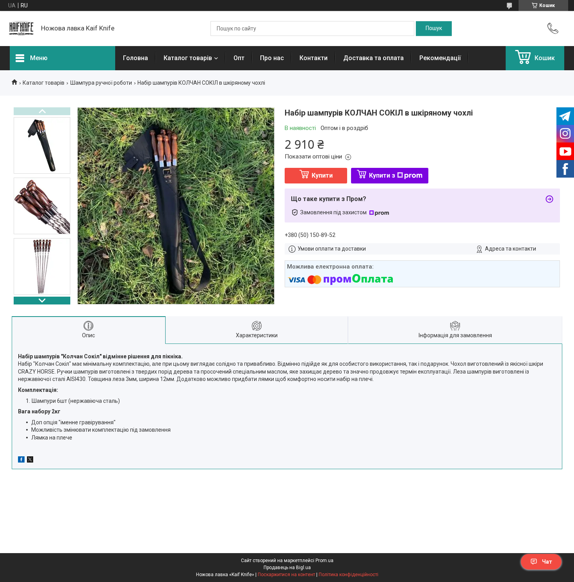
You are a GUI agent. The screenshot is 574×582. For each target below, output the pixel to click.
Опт (239, 58)
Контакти (313, 58)
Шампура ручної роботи (101, 83)
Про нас (272, 58)
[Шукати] (434, 28)
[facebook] (21, 460)
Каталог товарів (188, 58)
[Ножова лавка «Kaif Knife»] (21, 28)
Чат (547, 562)
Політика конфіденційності (348, 574)
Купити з (382, 175)
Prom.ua (324, 560)
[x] (30, 460)
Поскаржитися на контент (286, 574)
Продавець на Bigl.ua (287, 567)
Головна (135, 58)
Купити (322, 175)
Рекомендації (440, 58)
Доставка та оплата (373, 58)
